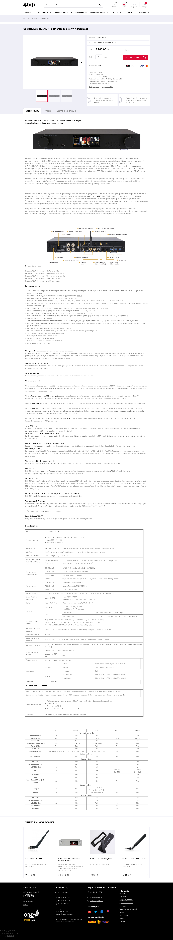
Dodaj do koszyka (132, 57)
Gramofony (79, 12)
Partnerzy (123, 906)
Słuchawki (128, 12)
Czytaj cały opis (94, 87)
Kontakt (25, 905)
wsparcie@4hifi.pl (96, 897)
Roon (45, 184)
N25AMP (76, 730)
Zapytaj (66, 110)
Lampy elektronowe (97, 12)
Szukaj (100, 4)
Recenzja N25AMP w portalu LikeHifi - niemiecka (42, 281)
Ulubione (122, 921)
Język (124, 6)
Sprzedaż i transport (126, 903)
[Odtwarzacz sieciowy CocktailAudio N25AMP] (54, 62)
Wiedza (122, 912)
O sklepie (122, 893)
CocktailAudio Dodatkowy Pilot (102, 852)
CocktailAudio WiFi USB (38, 852)
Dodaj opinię (101, 38)
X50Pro (137, 730)
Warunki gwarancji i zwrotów (129, 909)
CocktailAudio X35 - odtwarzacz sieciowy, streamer (70, 852)
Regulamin (123, 897)
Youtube (89, 911)
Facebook (102, 911)
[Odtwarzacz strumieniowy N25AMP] (66, 96)
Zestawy (28, 12)
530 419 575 (97, 892)
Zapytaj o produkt (107, 87)
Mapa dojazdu (28, 902)
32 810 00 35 (65, 897)
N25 (55, 730)
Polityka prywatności (126, 900)
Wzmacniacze (43, 12)
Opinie (48, 110)
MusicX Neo (39, 293)
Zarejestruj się (124, 915)
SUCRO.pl (10, 936)
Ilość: (90, 57)
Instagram (108, 911)
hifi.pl (25, 19)
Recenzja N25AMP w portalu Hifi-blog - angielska (42, 278)
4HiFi (29, 5)
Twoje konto (134, 6)
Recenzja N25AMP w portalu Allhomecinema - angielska (45, 276)
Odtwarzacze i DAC (62, 12)
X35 (96, 730)
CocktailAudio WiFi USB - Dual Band (135, 852)
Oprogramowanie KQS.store (9, 933)
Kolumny (115, 12)
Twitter (96, 911)
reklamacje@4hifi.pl (96, 901)
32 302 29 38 (65, 904)
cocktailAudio (45, 19)
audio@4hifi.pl (62, 892)
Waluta (114, 6)
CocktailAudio (30, 158)
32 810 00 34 (65, 900)
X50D (117, 730)
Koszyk (144, 4)
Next (82, 62)
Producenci (33, 19)
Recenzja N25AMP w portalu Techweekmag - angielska (44, 273)
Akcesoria (142, 12)
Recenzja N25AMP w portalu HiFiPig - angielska (42, 271)
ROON (79, 296)
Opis (32, 110)
